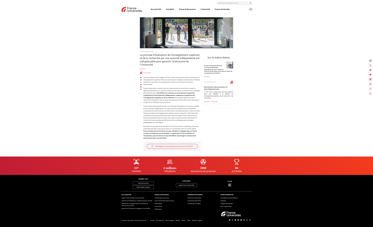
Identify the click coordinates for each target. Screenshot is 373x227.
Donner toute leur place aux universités (133, 198)
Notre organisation (225, 206)
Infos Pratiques (169, 220)
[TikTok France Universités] (247, 220)
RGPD (188, 220)
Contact (152, 220)
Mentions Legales (197, 220)
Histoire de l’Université (194, 198)
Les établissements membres (229, 198)
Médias (178, 220)
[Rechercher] (250, 3)
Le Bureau (223, 201)
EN (251, 9)
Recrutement (160, 220)
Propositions (158, 206)
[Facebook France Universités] (140, 80)
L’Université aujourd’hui (194, 201)
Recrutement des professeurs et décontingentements (216, 88)
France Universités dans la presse (164, 201)
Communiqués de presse (146, 52)
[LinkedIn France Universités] (140, 87)
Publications (158, 209)
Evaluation (142, 69)
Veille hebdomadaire (143, 187)
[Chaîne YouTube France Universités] (238, 220)
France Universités (128, 220)
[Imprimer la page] (140, 89)
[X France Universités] (140, 82)
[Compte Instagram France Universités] (244, 220)
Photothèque (158, 204)
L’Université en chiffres (194, 204)
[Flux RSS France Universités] (229, 186)
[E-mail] (140, 77)
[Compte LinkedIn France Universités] (241, 220)
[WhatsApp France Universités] (249, 220)
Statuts (183, 220)
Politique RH (215, 102)
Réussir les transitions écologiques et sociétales (136, 208)
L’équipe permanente (226, 204)
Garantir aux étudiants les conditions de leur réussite (137, 201)
